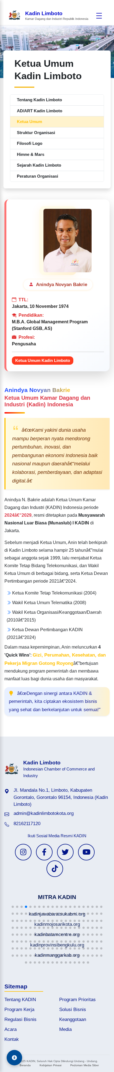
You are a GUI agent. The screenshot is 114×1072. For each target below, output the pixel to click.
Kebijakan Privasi (50, 1065)
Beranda (25, 1065)
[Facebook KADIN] (44, 852)
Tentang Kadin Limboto (39, 99)
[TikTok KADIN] (54, 868)
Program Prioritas (77, 999)
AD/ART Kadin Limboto (39, 110)
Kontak (11, 1039)
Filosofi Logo (29, 143)
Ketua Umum (29, 121)
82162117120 (27, 823)
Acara (10, 1029)
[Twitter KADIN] (65, 852)
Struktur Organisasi (36, 132)
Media (65, 1029)
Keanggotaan (72, 1019)
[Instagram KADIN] (23, 852)
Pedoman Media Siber (84, 1065)
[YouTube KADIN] (86, 852)
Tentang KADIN (20, 999)
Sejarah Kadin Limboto (39, 165)
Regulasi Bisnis (20, 1019)
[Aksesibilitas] (14, 1057)
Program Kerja (19, 1009)
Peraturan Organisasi (37, 176)
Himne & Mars (30, 154)
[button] (13, 907)
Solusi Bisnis (72, 1009)
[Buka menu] (99, 15)
